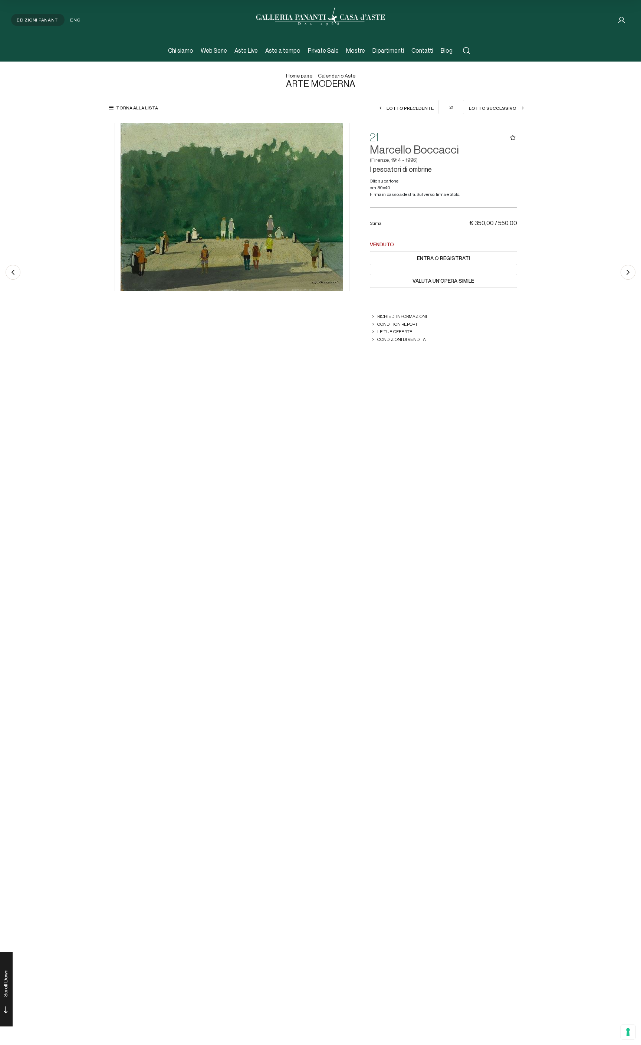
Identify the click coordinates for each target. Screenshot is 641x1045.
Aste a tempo (282, 50)
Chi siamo (180, 50)
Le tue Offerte (394, 331)
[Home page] (320, 15)
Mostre (355, 50)
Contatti (422, 50)
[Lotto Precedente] (13, 272)
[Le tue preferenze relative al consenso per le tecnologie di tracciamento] (628, 1032)
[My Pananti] (621, 19)
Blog (447, 50)
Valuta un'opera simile (443, 280)
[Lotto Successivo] (628, 272)
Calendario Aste (336, 76)
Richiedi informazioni (402, 316)
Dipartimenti (388, 50)
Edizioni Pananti (38, 20)
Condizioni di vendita (401, 339)
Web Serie (214, 50)
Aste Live (246, 50)
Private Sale (323, 50)
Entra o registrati (443, 258)
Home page (299, 76)
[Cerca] (466, 50)
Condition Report (397, 324)
